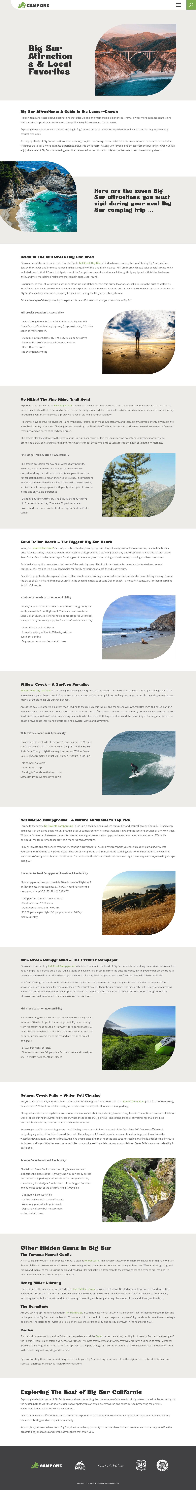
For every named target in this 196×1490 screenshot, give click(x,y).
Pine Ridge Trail (63, 405)
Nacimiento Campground (58, 826)
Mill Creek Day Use (89, 263)
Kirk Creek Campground (61, 966)
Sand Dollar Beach (43, 548)
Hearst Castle (91, 1260)
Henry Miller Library (83, 1289)
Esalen (99, 1336)
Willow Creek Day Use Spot (36, 690)
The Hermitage (73, 1312)
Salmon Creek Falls (133, 1101)
